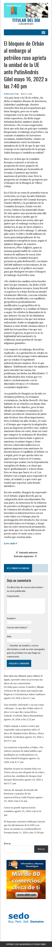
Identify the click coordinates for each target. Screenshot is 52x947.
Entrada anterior (28, 552)
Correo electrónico (17, 627)
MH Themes (42, 944)
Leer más (9, 543)
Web (9, 636)
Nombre (11, 618)
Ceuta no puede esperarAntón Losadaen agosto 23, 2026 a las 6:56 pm (22, 811)
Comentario (13, 596)
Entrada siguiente (24, 556)
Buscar (7, 843)
